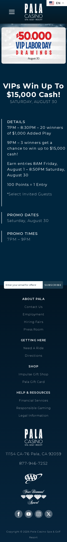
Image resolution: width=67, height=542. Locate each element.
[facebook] (19, 514)
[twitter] (49, 514)
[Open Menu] (12, 12)
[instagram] (39, 514)
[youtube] (29, 514)
